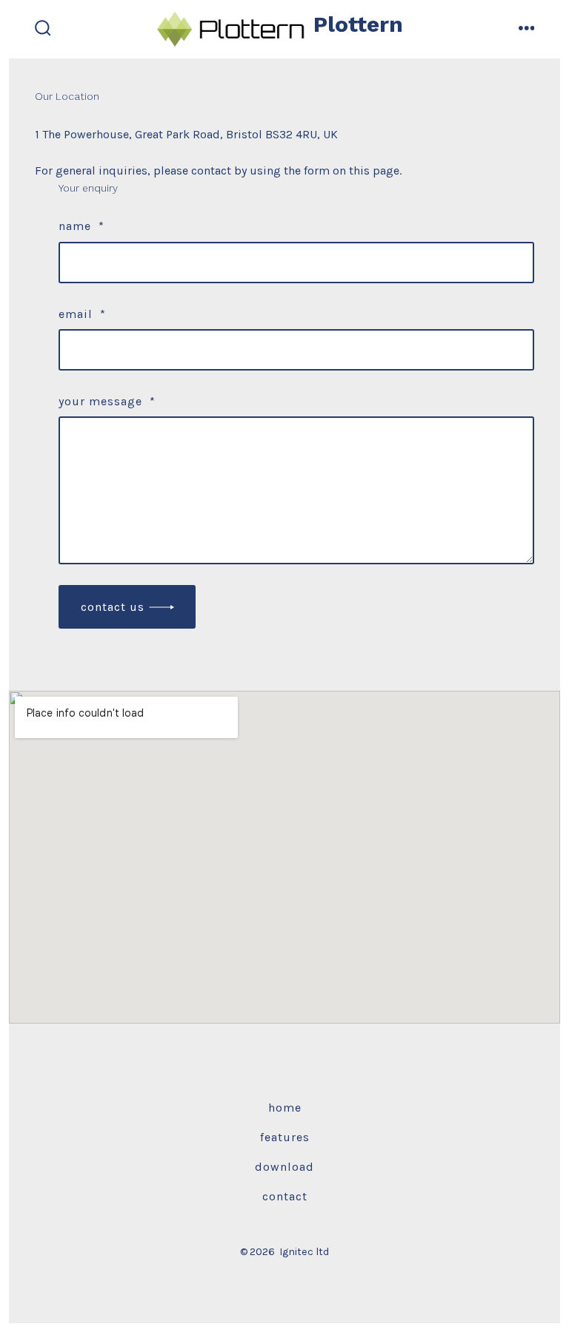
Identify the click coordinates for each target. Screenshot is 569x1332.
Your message (107, 401)
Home (285, 1108)
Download (284, 1167)
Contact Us (112, 607)
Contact (284, 1196)
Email (82, 314)
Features (285, 1137)
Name (81, 226)
